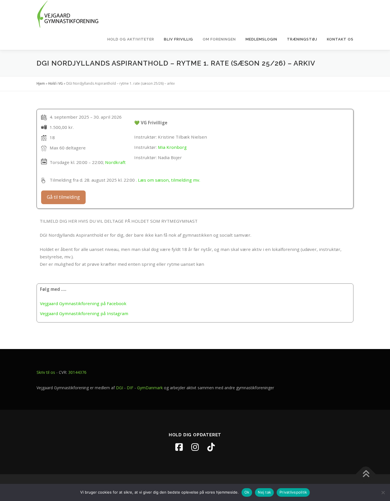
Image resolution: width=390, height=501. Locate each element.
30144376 (77, 372)
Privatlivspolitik (293, 492)
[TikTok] (211, 447)
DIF (130, 387)
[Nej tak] (383, 492)
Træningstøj (302, 39)
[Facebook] (179, 447)
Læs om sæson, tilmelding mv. (169, 180)
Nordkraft (115, 162)
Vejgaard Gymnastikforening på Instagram (84, 313)
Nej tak (264, 492)
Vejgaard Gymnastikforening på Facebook (83, 303)
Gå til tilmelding (63, 197)
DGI (119, 387)
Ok (247, 492)
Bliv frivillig (178, 39)
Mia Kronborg (172, 147)
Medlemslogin (261, 39)
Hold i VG (55, 83)
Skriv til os (46, 372)
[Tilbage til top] (366, 474)
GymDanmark (150, 387)
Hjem (41, 83)
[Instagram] (195, 447)
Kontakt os (340, 39)
